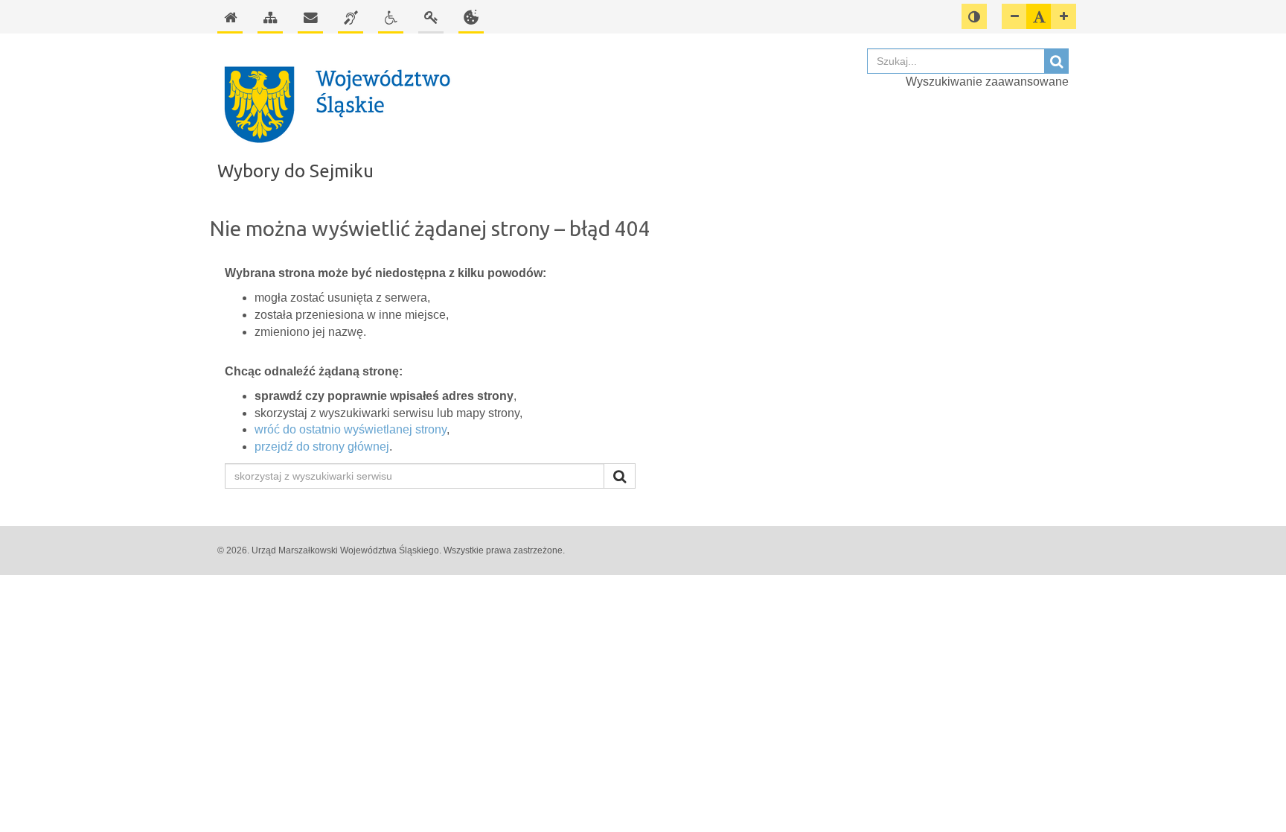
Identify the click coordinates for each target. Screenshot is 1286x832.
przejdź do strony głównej (322, 446)
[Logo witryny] (534, 103)
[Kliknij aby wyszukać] (620, 476)
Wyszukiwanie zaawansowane (987, 81)
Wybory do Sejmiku (295, 171)
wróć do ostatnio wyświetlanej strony (351, 429)
